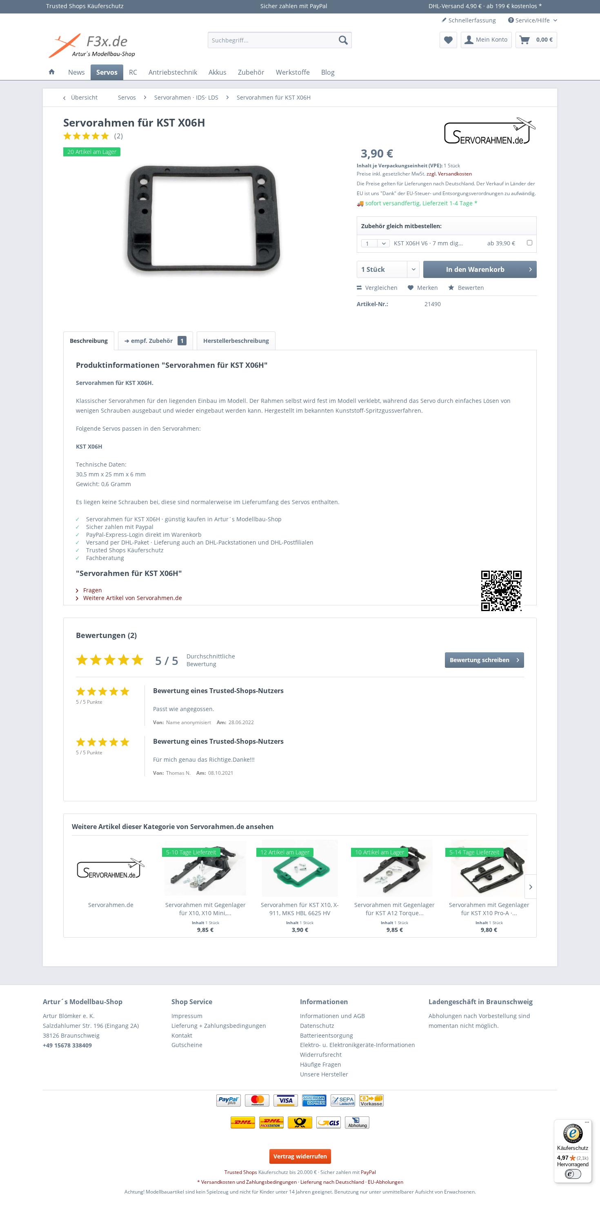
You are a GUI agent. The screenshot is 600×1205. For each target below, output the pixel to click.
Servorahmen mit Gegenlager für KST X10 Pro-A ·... (489, 909)
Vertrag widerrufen (300, 1156)
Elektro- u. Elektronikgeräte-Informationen (357, 1045)
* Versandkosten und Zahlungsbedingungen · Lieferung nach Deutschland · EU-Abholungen (300, 1181)
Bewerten (470, 287)
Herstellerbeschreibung (236, 341)
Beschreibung (89, 341)
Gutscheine (186, 1045)
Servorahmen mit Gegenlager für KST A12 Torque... (394, 909)
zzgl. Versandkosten (449, 173)
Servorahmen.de (110, 905)
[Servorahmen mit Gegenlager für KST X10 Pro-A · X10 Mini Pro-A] (489, 868)
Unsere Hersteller (324, 1074)
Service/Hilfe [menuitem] (532, 20)
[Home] (52, 72)
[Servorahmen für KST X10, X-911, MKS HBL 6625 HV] (300, 868)
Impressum (186, 1016)
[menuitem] (280, 40)
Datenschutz (317, 1025)
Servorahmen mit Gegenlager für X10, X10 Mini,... (205, 909)
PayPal (368, 1172)
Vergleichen (381, 287)
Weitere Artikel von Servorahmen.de (132, 598)
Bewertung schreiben (479, 660)
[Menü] (587, 1124)
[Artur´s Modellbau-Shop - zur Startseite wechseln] (93, 46)
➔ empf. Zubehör (154, 341)
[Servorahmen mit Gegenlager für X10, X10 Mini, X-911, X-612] (205, 868)
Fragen (92, 590)
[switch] (573, 1174)
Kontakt (181, 1035)
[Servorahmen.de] (110, 868)
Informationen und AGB (332, 1016)
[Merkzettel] (448, 40)
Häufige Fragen (320, 1064)
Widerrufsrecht (321, 1054)
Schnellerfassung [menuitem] (471, 20)
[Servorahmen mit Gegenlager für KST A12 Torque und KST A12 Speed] (394, 868)
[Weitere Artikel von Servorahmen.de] (490, 131)
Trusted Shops (240, 1172)
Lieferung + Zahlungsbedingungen (218, 1025)
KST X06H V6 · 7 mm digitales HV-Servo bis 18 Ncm (462, 243)
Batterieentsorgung (326, 1035)
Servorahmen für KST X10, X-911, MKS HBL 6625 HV (300, 909)
